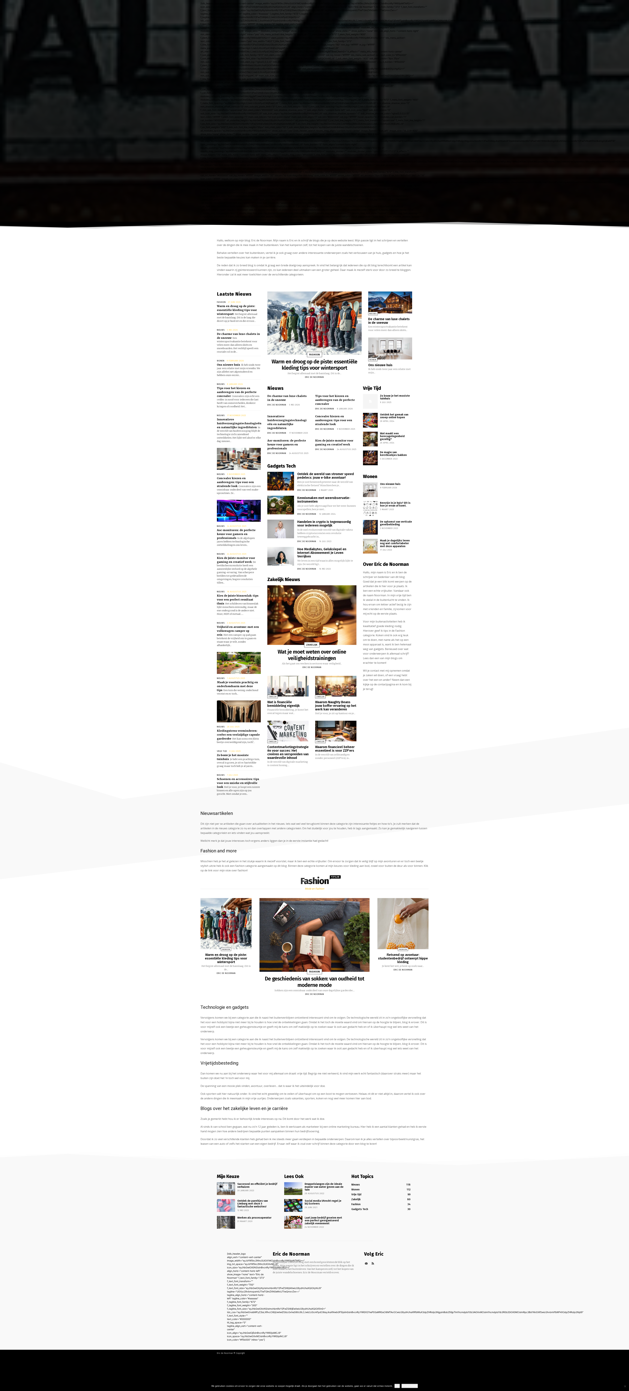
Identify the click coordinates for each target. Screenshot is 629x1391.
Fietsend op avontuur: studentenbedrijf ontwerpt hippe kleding (403, 958)
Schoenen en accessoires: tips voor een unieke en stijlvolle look (238, 783)
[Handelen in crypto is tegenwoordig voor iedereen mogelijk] (280, 529)
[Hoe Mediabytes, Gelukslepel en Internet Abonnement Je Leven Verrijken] (280, 556)
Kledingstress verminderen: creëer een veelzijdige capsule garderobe (238, 734)
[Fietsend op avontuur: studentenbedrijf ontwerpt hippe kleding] (403, 923)
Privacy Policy (410, 1386)
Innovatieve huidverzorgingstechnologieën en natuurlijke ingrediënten (239, 423)
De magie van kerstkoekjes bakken (393, 454)
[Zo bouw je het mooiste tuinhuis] (370, 401)
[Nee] (625, 1386)
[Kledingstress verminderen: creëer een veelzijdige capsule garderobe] (239, 711)
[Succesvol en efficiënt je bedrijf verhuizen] (226, 1188)
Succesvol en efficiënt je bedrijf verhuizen (257, 1185)
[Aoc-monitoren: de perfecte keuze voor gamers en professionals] (239, 511)
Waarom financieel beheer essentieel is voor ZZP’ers (335, 748)
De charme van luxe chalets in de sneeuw (389, 321)
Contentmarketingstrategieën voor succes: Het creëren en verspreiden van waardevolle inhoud (288, 752)
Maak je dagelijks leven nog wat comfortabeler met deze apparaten (395, 543)
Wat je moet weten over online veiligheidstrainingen (312, 655)
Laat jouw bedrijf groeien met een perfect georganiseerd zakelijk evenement (323, 1220)
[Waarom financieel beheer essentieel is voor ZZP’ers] (335, 731)
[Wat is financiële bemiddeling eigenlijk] (288, 686)
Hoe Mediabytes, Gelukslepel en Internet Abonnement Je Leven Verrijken (321, 552)
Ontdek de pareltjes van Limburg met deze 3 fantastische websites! (252, 1203)
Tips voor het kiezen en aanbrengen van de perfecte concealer (237, 392)
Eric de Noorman (314, 377)
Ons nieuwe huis (228, 364)
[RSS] (372, 1263)
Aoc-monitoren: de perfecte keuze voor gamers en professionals (236, 534)
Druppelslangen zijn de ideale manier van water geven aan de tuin (324, 1186)
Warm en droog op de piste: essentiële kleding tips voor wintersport (237, 310)
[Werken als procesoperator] (226, 1222)
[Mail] (366, 1263)
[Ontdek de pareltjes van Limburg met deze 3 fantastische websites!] (226, 1205)
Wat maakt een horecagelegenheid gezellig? (392, 436)
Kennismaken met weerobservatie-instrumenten (323, 499)
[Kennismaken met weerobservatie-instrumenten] (280, 505)
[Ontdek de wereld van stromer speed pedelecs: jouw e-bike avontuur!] (280, 481)
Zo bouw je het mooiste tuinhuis (395, 397)
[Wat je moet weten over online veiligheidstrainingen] (311, 615)
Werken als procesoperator (254, 1217)
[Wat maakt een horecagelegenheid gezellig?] (370, 439)
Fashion (221, 302)
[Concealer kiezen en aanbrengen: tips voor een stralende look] (239, 459)
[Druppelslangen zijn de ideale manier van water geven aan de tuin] (293, 1188)
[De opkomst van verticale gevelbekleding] (370, 527)
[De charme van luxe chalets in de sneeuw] (390, 302)
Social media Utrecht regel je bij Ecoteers (323, 1202)
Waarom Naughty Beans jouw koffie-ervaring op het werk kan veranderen (335, 705)
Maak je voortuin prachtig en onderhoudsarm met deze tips (237, 686)
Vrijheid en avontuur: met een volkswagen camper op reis (238, 630)
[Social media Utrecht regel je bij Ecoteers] (293, 1205)
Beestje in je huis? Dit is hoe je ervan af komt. (395, 504)
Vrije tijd (222, 751)
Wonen (220, 361)
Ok (397, 1386)
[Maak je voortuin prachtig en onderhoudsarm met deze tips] (239, 663)
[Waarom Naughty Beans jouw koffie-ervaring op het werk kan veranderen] (335, 686)
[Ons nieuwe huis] (390, 348)
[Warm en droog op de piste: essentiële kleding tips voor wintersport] (314, 323)
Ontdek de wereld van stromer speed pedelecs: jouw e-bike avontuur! (325, 475)
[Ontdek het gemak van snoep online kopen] (370, 420)
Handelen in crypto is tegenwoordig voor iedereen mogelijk (324, 523)
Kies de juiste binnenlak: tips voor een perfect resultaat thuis (237, 599)
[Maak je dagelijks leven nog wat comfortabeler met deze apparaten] (370, 546)
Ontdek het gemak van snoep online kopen (394, 416)
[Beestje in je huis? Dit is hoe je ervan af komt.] (370, 508)
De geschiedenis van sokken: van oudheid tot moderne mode (314, 982)
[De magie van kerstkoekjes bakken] (370, 458)
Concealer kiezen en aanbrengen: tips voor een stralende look (235, 482)
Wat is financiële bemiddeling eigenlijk (283, 704)
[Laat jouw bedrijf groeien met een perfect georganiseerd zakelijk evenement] (293, 1222)
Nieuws (221, 330)
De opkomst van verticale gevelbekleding (396, 523)
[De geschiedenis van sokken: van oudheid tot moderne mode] (314, 935)
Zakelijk (311, 644)
